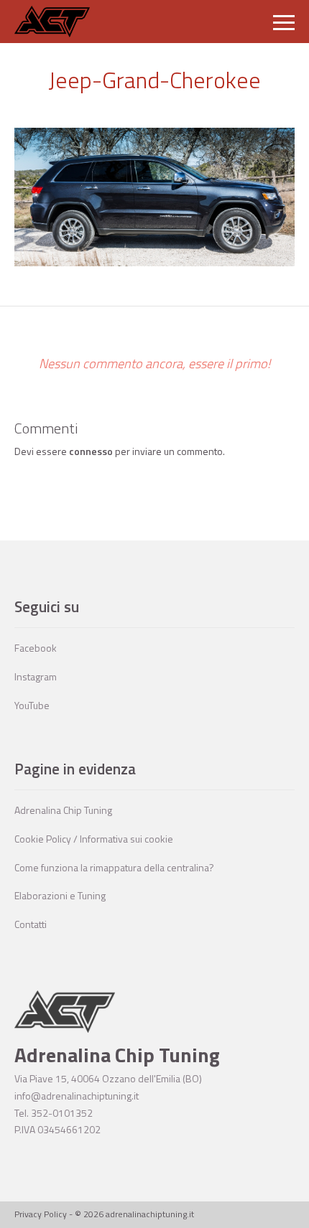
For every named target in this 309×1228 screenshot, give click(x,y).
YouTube (32, 705)
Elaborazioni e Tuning (60, 895)
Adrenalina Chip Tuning (63, 809)
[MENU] (284, 21)
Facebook (35, 647)
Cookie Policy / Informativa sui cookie (93, 838)
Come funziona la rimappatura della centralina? (114, 867)
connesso (91, 451)
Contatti (30, 924)
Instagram (35, 676)
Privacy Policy (40, 1214)
